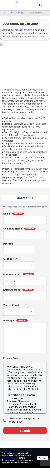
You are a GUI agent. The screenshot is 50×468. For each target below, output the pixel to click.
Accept (42, 458)
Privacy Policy (8, 458)
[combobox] (18, 250)
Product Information (18, 13)
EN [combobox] (40, 5)
